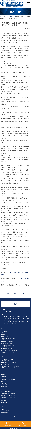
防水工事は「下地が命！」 (7, 361)
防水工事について (5, 331)
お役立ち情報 (5, 412)
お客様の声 (4, 402)
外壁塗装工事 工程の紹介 (7, 341)
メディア (4, 381)
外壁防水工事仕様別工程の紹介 (8, 338)
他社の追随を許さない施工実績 (8, 393)
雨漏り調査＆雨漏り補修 (7, 348)
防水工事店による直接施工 (7, 359)
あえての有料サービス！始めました (9, 350)
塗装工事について (5, 340)
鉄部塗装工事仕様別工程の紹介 (8, 345)
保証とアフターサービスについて (9, 362)
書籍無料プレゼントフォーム (8, 385)
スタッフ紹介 (5, 378)
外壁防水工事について (6, 336)
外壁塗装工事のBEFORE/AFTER (8, 397)
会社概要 (4, 374)
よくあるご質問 (5, 364)
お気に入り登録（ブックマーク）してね (10, 366)
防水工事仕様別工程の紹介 (7, 333)
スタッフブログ (5, 410)
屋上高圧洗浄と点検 (6, 334)
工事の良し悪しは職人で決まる (8, 379)
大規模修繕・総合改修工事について (9, 347)
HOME (2, 16)
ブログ (7, 16)
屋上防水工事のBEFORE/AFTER (8, 395)
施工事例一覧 (5, 400)
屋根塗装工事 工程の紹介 (7, 343)
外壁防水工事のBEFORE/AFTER (8, 399)
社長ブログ (13, 16)
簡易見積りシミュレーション (8, 352)
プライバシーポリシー (6, 386)
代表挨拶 (4, 376)
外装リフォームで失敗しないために (9, 368)
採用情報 (4, 383)
